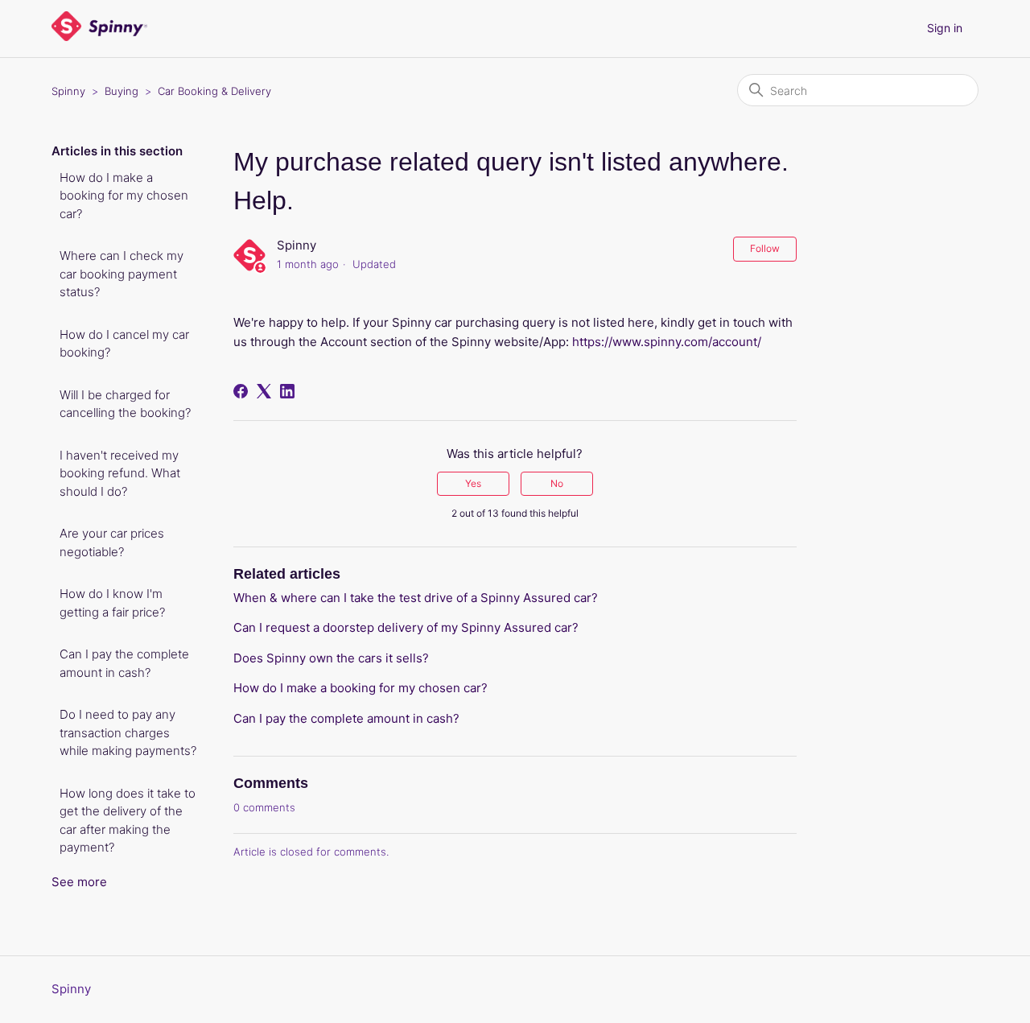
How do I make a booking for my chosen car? (124, 195)
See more (79, 881)
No (556, 483)
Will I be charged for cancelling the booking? (125, 404)
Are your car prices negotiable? (112, 542)
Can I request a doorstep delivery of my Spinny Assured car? (406, 627)
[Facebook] (240, 391)
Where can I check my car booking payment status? (121, 273)
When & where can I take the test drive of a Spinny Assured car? (415, 597)
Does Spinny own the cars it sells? (331, 658)
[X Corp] (264, 391)
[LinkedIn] (287, 391)
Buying (121, 91)
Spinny (68, 91)
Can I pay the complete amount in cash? (124, 663)
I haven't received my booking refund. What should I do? (120, 473)
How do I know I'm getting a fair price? (112, 603)
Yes (473, 483)
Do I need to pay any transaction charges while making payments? (128, 732)
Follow (765, 248)
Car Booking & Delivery (214, 91)
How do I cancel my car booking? (124, 344)
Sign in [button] (944, 28)
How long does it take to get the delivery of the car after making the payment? (128, 821)
